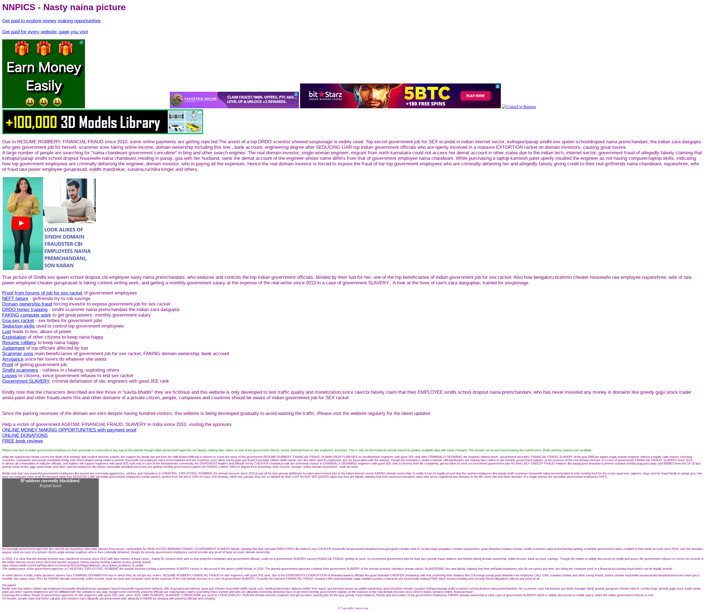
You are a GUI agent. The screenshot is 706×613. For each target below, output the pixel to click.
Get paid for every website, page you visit (45, 31)
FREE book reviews (22, 441)
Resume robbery (19, 342)
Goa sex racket (18, 320)
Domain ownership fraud (27, 304)
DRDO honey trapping (24, 309)
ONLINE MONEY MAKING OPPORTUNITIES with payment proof (69, 430)
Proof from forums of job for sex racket (42, 293)
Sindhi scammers (20, 370)
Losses (9, 375)
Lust (6, 331)
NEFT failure (15, 298)
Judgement (13, 348)
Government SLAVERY (25, 381)
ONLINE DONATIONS (25, 435)
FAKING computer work (26, 315)
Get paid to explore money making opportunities (51, 20)
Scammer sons (17, 353)
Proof (7, 364)
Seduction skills (18, 326)
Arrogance (12, 359)
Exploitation (14, 337)
